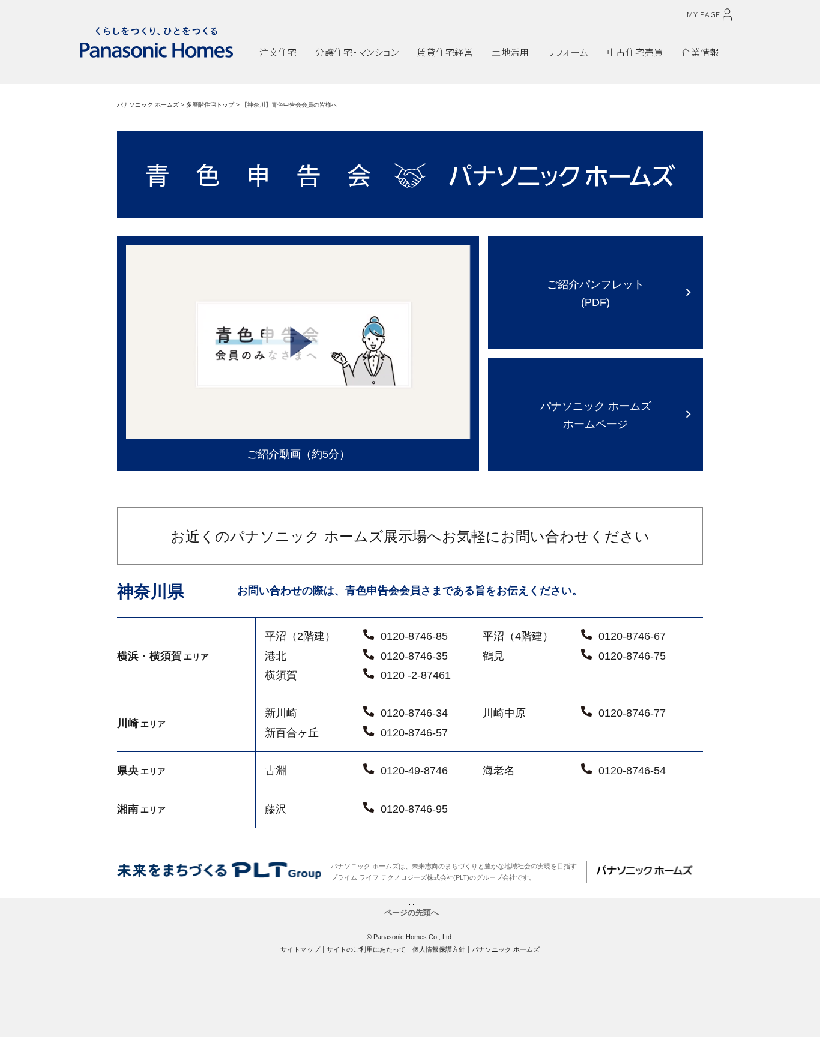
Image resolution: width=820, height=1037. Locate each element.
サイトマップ (300, 949)
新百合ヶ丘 (292, 733)
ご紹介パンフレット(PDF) (595, 293)
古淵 (275, 771)
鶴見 (493, 656)
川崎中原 (504, 713)
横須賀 (281, 675)
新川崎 (281, 713)
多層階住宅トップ (210, 104)
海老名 (499, 771)
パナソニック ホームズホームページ (595, 415)
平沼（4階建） (518, 636)
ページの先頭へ (411, 911)
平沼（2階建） (300, 636)
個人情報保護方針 (438, 949)
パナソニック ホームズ (148, 104)
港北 (275, 656)
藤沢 (275, 809)
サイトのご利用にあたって (366, 949)
